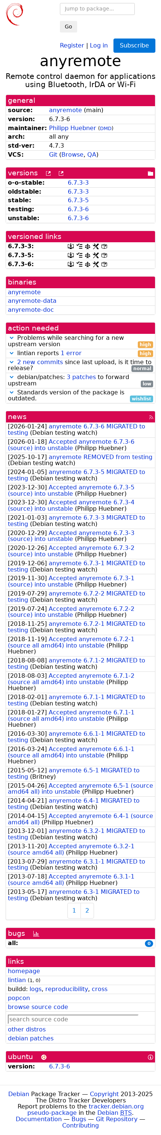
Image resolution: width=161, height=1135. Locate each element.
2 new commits (40, 362)
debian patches (31, 1038)
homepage (24, 971)
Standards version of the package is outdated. (79, 396)
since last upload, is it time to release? (80, 365)
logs (36, 989)
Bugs (79, 1119)
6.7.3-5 (78, 200)
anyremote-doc (31, 309)
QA (91, 154)
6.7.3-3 (78, 182)
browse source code (38, 1007)
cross (99, 989)
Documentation (39, 1119)
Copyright (104, 1094)
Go (68, 27)
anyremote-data (32, 300)
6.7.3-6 (78, 209)
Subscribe (134, 45)
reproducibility (66, 989)
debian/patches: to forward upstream (79, 380)
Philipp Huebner (72, 128)
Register (72, 45)
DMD (106, 128)
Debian (18, 1094)
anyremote (65, 110)
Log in (99, 45)
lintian (17, 980)
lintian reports (83, 353)
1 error (71, 353)
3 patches (81, 377)
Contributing (80, 1125)
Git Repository (116, 1119)
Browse (72, 154)
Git (53, 154)
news (17, 416)
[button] (11, 337)
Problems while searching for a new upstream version (79, 341)
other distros (27, 1029)
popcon (19, 998)
